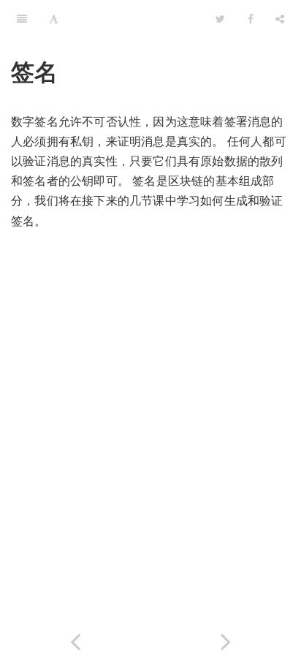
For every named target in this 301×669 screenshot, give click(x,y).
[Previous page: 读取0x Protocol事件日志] (75, 638)
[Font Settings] (53, 18)
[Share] (279, 18)
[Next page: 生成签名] (225, 638)
